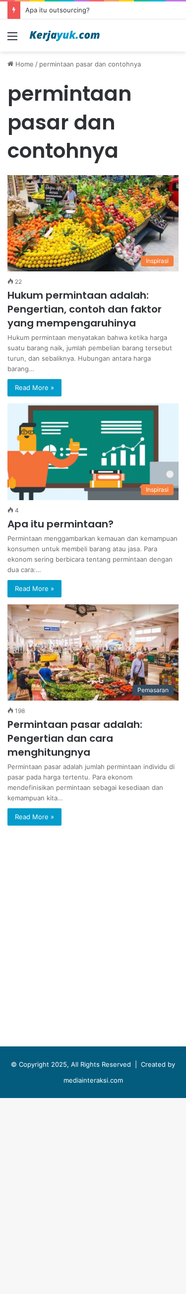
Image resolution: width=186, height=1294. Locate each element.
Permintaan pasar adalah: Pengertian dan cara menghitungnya (74, 738)
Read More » (34, 387)
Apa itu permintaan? (60, 524)
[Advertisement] (93, 150)
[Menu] (12, 39)
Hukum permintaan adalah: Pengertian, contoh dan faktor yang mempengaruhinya (84, 309)
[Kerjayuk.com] (64, 35)
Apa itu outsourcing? (57, 10)
